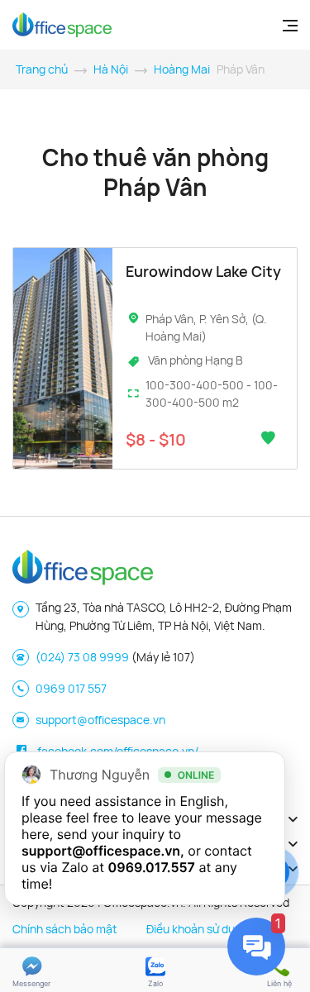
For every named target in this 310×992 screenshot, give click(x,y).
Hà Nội (110, 69)
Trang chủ (42, 69)
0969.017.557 (151, 867)
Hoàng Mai (182, 69)
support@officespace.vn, (102, 850)
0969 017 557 (71, 688)
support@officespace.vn (100, 719)
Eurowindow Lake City (203, 271)
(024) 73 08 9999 (82, 657)
